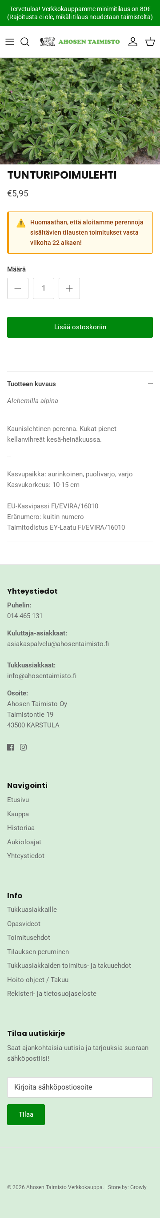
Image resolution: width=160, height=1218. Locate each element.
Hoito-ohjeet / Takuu (37, 980)
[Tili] (130, 42)
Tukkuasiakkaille (32, 910)
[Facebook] (10, 747)
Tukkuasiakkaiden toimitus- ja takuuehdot (69, 966)
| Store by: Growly (126, 1187)
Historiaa (21, 828)
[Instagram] (23, 747)
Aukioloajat (24, 842)
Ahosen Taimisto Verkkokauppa (64, 1187)
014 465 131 (25, 616)
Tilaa (26, 1114)
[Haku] (29, 42)
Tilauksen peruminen (38, 952)
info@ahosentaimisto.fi (41, 676)
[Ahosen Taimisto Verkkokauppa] (80, 42)
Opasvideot (23, 924)
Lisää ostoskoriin (80, 327)
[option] (80, 111)
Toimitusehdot (28, 938)
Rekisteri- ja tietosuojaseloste (51, 994)
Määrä (16, 269)
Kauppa (18, 814)
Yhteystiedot (25, 856)
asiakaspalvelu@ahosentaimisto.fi (58, 644)
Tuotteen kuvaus (31, 384)
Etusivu (18, 800)
